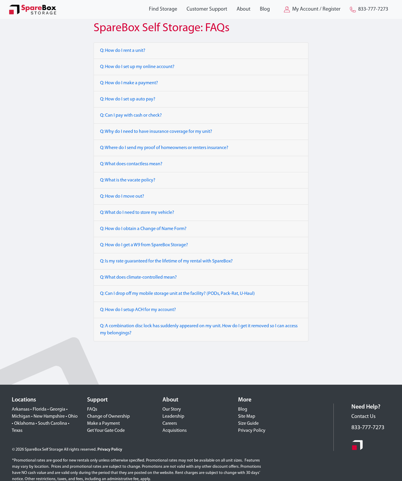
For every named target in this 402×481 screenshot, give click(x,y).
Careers (169, 423)
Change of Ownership (108, 416)
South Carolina (52, 423)
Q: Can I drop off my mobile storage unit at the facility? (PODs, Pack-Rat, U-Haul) (177, 293)
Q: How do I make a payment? (129, 83)
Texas (17, 430)
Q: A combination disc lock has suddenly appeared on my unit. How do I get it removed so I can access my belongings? (199, 329)
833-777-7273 (367, 428)
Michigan (21, 416)
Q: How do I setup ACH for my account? (138, 310)
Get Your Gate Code (106, 430)
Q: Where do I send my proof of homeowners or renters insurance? (164, 148)
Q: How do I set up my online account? (137, 67)
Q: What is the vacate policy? (127, 180)
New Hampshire (49, 416)
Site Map (246, 416)
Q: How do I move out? (122, 196)
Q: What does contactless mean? (131, 164)
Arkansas (20, 409)
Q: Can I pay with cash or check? (131, 115)
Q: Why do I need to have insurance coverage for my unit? (156, 131)
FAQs (92, 409)
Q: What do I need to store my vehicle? (137, 212)
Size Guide (248, 423)
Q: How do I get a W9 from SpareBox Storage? (144, 245)
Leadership (173, 416)
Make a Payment (103, 423)
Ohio (73, 416)
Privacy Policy (251, 430)
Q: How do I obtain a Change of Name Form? (143, 229)
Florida (39, 409)
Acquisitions (174, 430)
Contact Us (363, 416)
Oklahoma (24, 423)
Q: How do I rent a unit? (122, 50)
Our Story (171, 409)
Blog (242, 409)
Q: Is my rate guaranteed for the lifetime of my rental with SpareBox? (166, 261)
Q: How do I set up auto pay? (127, 99)
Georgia (57, 409)
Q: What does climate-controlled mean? (138, 277)
